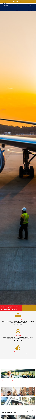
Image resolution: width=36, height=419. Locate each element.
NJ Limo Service (4, 3)
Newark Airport (6, 5)
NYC (18, 5)
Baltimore (6, 10)
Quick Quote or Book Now (18, 1)
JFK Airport (30, 5)
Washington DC (30, 10)
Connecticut (18, 10)
